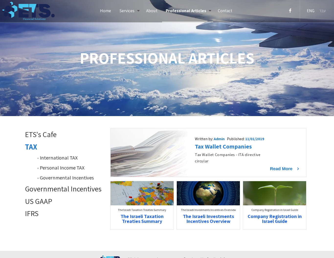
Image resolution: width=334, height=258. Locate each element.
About (151, 10)
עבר (322, 10)
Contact (225, 10)
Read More (282, 168)
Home (105, 10)
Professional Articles (186, 10)
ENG (310, 10)
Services (127, 10)
